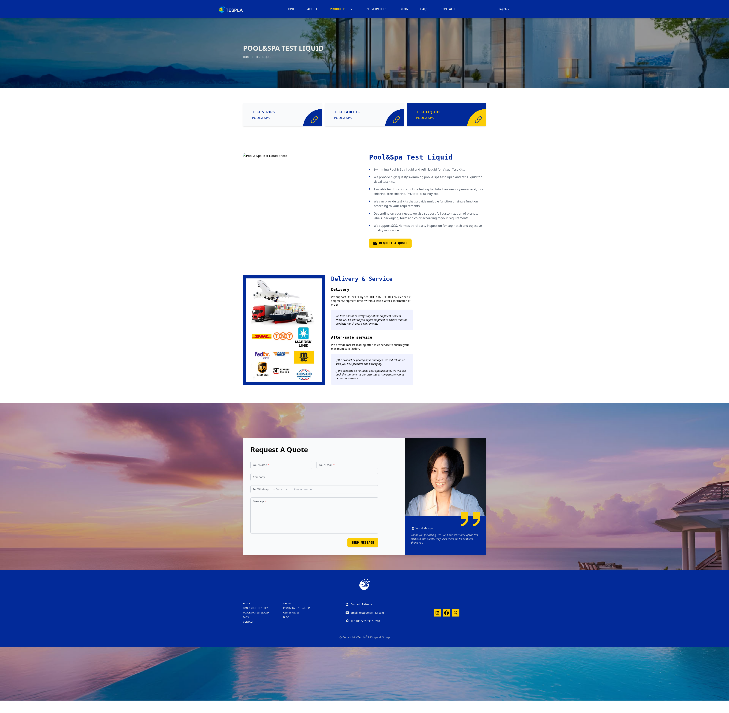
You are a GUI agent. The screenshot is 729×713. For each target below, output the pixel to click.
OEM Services (374, 9)
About (312, 9)
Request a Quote (393, 243)
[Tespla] (231, 9)
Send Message (362, 542)
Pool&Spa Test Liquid (256, 612)
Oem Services (291, 612)
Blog (404, 9)
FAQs (424, 9)
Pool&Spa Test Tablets (297, 608)
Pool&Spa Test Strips (255, 608)
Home (291, 9)
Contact (448, 9)
